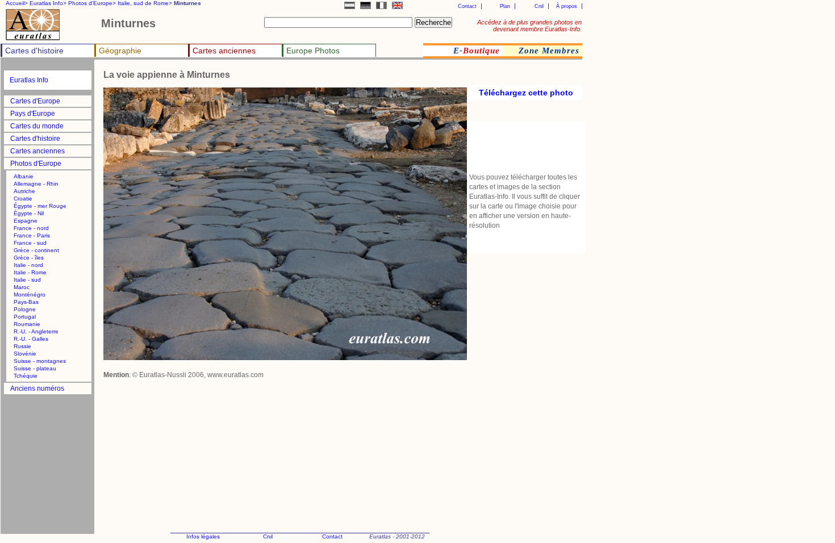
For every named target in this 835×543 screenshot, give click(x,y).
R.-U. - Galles (31, 339)
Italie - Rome (30, 272)
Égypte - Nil (29, 213)
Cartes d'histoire (34, 50)
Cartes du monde (37, 126)
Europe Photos (313, 50)
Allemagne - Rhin (36, 184)
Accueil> (17, 3)
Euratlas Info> (48, 3)
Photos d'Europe (35, 164)
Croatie (23, 198)
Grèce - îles (29, 257)
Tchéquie (25, 376)
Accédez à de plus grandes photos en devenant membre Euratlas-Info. (529, 25)
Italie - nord (28, 265)
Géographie (120, 50)
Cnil (539, 6)
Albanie (24, 176)
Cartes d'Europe (35, 101)
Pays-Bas (26, 302)
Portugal (25, 317)
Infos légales (203, 536)
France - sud (30, 243)
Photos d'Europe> (92, 3)
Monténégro (29, 294)
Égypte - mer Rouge (40, 206)
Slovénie (25, 353)
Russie (22, 346)
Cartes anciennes (224, 50)
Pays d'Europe (32, 114)
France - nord (31, 228)
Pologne (25, 309)
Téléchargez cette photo (526, 92)
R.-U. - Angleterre (36, 331)
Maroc (22, 287)
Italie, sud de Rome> (145, 3)
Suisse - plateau (35, 368)
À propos (566, 6)
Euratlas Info (29, 80)
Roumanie (27, 324)
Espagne (25, 221)
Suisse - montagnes (40, 361)
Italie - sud (27, 280)
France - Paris (32, 235)
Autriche (24, 191)
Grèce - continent (36, 250)
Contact (467, 6)
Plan (505, 6)
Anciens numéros (37, 388)
